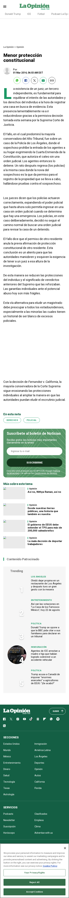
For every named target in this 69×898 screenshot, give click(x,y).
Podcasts (8, 814)
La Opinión (8, 47)
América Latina (42, 750)
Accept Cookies (34, 892)
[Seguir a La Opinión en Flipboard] (44, 719)
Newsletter (9, 820)
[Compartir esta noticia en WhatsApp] (17, 80)
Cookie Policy (50, 866)
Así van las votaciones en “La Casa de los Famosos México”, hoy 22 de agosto (45, 606)
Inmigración (39, 647)
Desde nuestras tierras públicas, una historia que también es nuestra (43, 511)
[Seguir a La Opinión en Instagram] (17, 719)
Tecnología (9, 781)
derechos (12, 420)
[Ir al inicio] (16, 711)
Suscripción (9, 826)
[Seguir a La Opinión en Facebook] (4, 719)
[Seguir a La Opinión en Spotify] (58, 719)
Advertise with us (43, 832)
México (7, 756)
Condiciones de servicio (45, 473)
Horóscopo (9, 832)
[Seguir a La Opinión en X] (11, 719)
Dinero (6, 769)
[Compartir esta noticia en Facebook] (25, 80)
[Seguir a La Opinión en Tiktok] (31, 719)
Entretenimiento (41, 600)
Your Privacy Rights (34, 872)
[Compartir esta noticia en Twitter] (34, 80)
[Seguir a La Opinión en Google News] (37, 719)
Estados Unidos (11, 744)
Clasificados (40, 814)
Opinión (20, 47)
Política (36, 623)
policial (32, 420)
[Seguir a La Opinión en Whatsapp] (51, 719)
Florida (38, 788)
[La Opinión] (34, 6)
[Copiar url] (51, 80)
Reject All (34, 882)
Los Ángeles (38, 576)
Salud (6, 775)
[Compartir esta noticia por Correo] (43, 80)
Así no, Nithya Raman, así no (44, 491)
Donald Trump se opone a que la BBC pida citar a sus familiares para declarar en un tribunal (45, 632)
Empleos (39, 820)
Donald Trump (13, 14)
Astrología (8, 794)
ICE (29, 14)
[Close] (65, 848)
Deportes (39, 762)
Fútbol (41, 14)
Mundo (7, 750)
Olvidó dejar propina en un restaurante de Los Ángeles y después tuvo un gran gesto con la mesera (46, 585)
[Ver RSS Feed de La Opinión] (4, 725)
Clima (37, 826)
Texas (6, 788)
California (39, 781)
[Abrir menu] (5, 6)
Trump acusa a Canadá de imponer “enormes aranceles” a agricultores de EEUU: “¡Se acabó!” (45, 679)
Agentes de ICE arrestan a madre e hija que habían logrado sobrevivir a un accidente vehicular (45, 655)
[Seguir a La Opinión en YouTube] (24, 719)
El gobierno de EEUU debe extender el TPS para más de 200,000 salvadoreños (45, 527)
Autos (37, 775)
